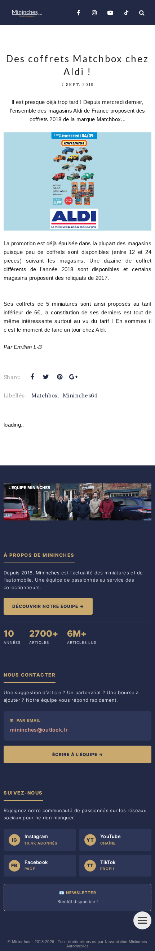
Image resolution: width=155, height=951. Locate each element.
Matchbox (44, 395)
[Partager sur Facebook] (32, 377)
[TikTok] (126, 13)
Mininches (21, 941)
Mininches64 (80, 395)
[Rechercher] (142, 13)
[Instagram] (94, 13)
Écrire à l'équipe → (77, 754)
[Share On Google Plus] (73, 377)
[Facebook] (79, 13)
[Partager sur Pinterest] (60, 377)
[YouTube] (110, 13)
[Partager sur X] (46, 377)
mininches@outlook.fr (39, 730)
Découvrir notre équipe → (48, 606)
